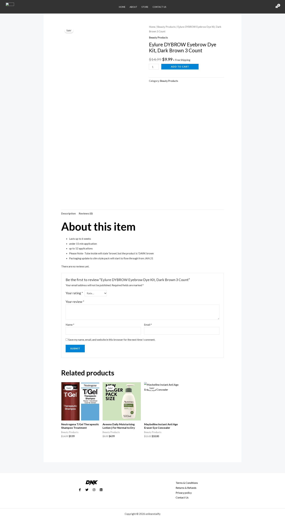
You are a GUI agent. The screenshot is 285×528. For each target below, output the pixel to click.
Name (70, 324)
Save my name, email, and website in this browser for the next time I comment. (111, 339)
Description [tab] (68, 213)
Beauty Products (166, 26)
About (133, 7)
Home (122, 7)
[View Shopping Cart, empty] (276, 6)
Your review (75, 302)
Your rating (74, 293)
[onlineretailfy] (10, 6)
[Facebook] (79, 489)
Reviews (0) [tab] (86, 213)
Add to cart (180, 66)
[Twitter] (86, 489)
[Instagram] (94, 489)
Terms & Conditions (187, 482)
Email (148, 324)
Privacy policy (184, 492)
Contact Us (159, 7)
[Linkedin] (101, 489)
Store (145, 7)
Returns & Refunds (186, 487)
